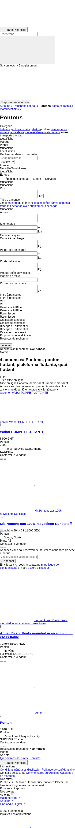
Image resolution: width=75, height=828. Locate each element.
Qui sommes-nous (11, 758)
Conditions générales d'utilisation (20, 769)
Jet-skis (14, 109)
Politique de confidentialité (58, 769)
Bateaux (56, 105)
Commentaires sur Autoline (42, 772)
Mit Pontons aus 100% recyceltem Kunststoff (36, 524)
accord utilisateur (38, 567)
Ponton (6, 722)
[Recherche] (27, 50)
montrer (6, 345)
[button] (37, 83)
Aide (26, 758)
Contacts (34, 758)
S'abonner (7, 560)
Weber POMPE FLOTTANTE (22, 432)
